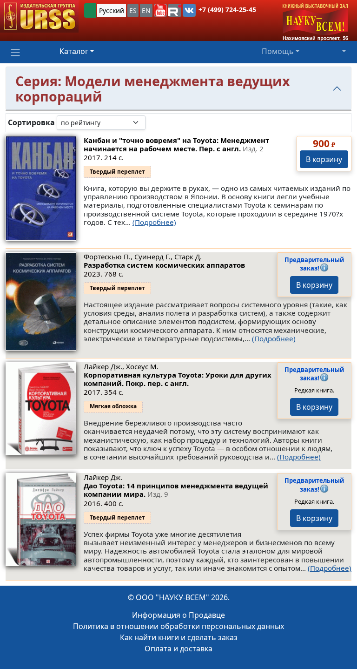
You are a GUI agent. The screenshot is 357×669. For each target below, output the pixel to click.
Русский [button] (111, 10)
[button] (160, 10)
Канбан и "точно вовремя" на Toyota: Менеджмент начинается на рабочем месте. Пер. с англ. (176, 144)
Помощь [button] (278, 51)
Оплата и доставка (178, 648)
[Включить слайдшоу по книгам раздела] (153, 122)
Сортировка (31, 122)
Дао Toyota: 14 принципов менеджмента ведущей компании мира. (176, 490)
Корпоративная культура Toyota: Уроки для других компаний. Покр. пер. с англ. (177, 379)
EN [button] (146, 10)
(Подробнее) (154, 222)
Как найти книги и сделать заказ (179, 637)
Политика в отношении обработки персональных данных (178, 626)
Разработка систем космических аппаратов (164, 265)
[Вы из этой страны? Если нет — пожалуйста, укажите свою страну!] (90, 10)
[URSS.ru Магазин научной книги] (39, 16)
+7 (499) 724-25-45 (227, 9)
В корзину (324, 159)
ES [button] (133, 10)
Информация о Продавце (178, 615)
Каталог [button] (74, 51)
